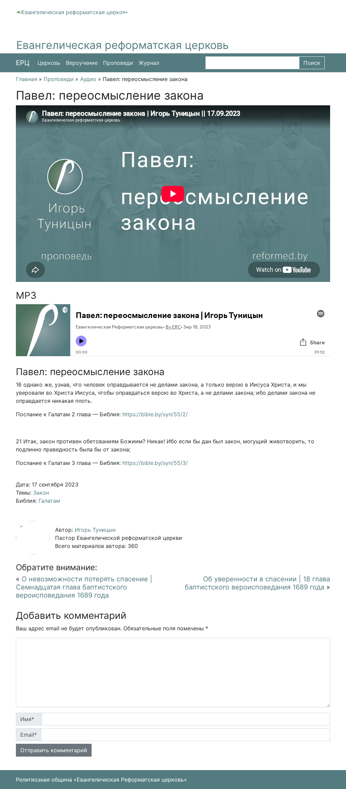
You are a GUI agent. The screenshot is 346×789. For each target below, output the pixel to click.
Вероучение (82, 62)
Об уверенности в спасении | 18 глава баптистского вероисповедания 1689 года (257, 583)
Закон (41, 492)
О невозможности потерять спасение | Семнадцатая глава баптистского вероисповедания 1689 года (84, 587)
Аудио (88, 79)
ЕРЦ (22, 63)
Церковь (49, 62)
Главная (26, 79)
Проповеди (118, 62)
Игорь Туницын (95, 529)
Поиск (311, 62)
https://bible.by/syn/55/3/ (155, 462)
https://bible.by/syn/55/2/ (155, 414)
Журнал (149, 62)
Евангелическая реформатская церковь (122, 45)
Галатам (49, 500)
